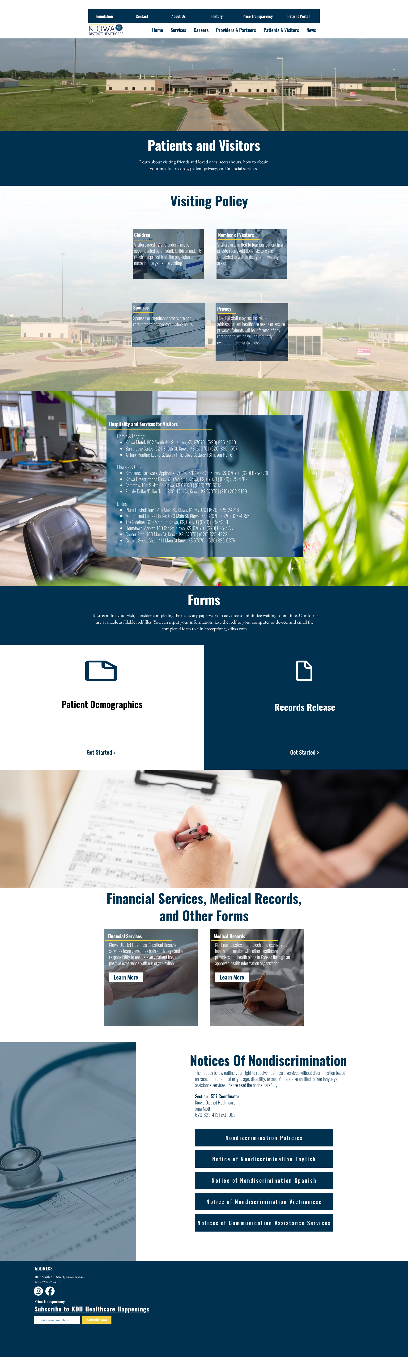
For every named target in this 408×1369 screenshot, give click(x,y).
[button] (232, 977)
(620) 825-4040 (222, 442)
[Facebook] (50, 1291)
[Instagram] (38, 1291)
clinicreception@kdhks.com (222, 628)
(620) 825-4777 (220, 528)
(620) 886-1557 (223, 448)
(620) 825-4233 (214, 521)
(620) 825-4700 (255, 472)
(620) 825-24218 (224, 509)
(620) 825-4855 (235, 515)
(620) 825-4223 (213, 534)
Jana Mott (202, 1108)
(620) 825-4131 (50, 1282)
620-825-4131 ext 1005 (215, 1114)
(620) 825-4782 (233, 479)
